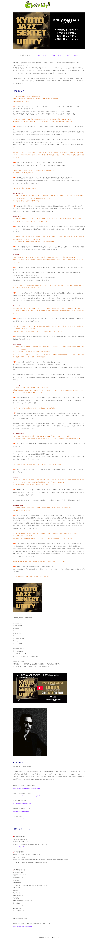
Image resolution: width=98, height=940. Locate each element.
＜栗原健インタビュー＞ (57, 55)
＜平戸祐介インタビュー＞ (41, 55)
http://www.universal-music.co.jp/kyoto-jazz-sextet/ (26, 788)
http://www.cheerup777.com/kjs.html (22, 926)
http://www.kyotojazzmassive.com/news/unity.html (26, 795)
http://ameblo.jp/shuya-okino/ (21, 811)
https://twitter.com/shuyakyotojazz (22, 819)
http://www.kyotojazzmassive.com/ (22, 803)
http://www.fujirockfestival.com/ (21, 847)
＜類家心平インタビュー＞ (72, 55)
